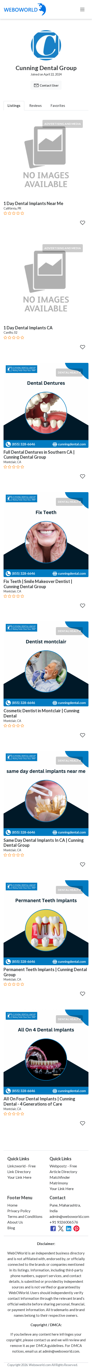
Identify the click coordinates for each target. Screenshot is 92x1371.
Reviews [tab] (35, 106)
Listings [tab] (14, 106)
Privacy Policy (18, 1210)
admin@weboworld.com (69, 1216)
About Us (15, 1222)
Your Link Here (19, 1177)
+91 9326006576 (64, 1222)
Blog (11, 1227)
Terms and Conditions (24, 1216)
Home (12, 1205)
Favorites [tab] (58, 106)
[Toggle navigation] (82, 9)
